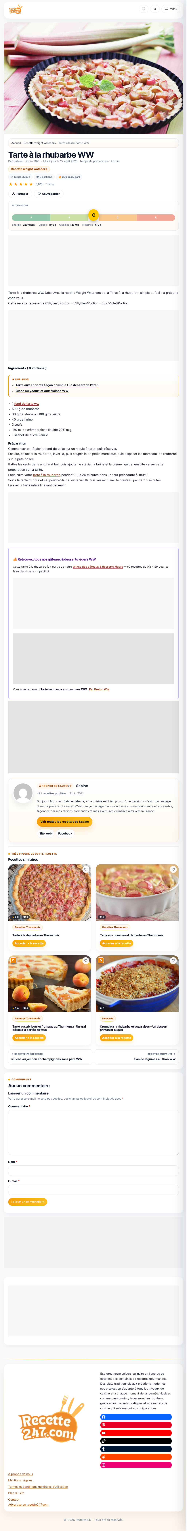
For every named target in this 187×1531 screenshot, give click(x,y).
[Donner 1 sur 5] (10, 184)
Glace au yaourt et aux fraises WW (42, 391)
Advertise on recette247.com (28, 1504)
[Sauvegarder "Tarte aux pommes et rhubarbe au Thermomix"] (173, 869)
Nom (12, 1162)
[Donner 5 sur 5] (31, 184)
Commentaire (19, 1106)
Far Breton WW (99, 689)
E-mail (14, 1181)
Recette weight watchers (40, 143)
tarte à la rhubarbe (46, 475)
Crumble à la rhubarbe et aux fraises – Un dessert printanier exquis (133, 1028)
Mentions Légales (20, 1480)
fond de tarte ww (26, 403)
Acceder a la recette (29, 943)
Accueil (16, 143)
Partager (22, 193)
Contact (13, 1499)
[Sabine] (23, 793)
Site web (45, 833)
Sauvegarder (51, 193)
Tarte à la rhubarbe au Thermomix (35, 935)
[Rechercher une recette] (155, 9)
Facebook (65, 833)
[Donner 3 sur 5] (20, 184)
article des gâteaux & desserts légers (98, 566)
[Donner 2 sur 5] (15, 184)
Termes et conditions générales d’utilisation (38, 1486)
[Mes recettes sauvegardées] (143, 9)
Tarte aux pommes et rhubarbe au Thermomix (131, 935)
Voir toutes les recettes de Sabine (64, 821)
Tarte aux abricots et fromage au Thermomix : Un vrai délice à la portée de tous (49, 1028)
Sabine (82, 786)
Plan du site (16, 1493)
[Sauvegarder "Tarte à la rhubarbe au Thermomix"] (85, 869)
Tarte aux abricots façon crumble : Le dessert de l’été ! (57, 385)
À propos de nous (20, 1474)
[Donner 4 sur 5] (26, 184)
